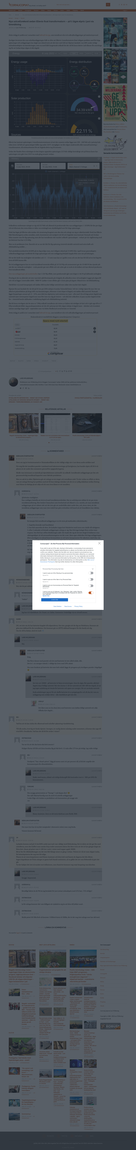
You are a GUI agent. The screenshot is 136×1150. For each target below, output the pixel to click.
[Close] (100, 544)
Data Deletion (58, 606)
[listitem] (68, 569)
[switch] (91, 573)
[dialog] (68, 575)
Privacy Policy (78, 606)
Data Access (68, 606)
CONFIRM (54, 599)
